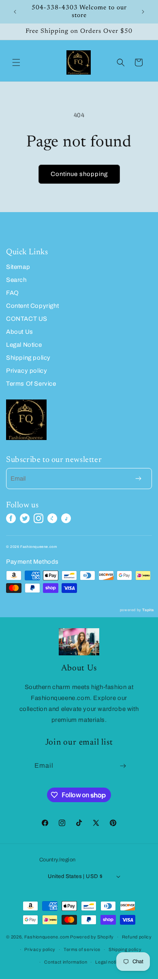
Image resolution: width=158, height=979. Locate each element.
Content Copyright (32, 306)
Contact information (65, 962)
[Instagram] (38, 518)
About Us (19, 331)
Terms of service (82, 949)
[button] (16, 62)
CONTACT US (26, 319)
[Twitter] (25, 518)
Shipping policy (28, 357)
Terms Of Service (31, 383)
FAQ (12, 293)
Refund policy (137, 936)
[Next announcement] (143, 12)
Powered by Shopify (92, 936)
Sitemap (18, 267)
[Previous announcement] (15, 12)
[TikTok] (66, 518)
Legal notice (108, 962)
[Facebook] (11, 518)
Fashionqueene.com (46, 936)
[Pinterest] (52, 518)
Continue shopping (79, 174)
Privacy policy (26, 370)
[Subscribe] (123, 765)
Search (16, 280)
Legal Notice (24, 344)
